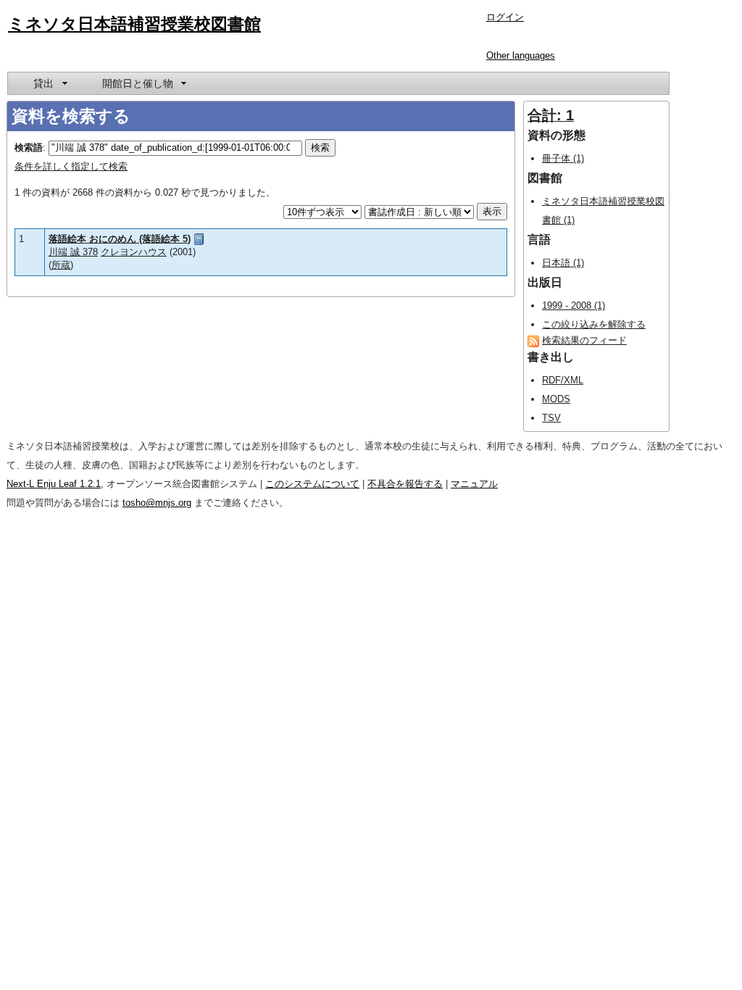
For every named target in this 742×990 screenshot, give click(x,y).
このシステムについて (312, 483)
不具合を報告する (405, 483)
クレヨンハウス (134, 251)
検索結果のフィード (584, 340)
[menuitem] (49, 83)
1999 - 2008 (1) (573, 305)
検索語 (28, 147)
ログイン (505, 17)
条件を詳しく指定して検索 (71, 166)
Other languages (520, 55)
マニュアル (474, 483)
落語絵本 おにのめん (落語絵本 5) (120, 238)
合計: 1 (551, 115)
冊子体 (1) (563, 158)
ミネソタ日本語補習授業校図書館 (134, 23)
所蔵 (60, 264)
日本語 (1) (563, 262)
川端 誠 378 (73, 251)
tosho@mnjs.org (156, 502)
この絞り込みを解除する (594, 324)
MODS (556, 399)
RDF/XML (562, 380)
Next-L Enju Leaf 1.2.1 (54, 483)
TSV (551, 417)
